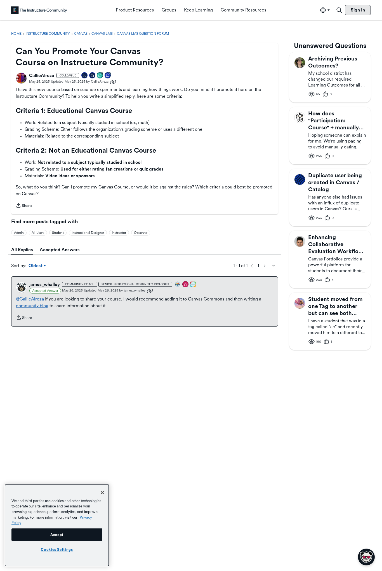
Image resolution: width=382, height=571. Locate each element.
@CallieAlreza (30, 299)
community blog (32, 305)
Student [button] (58, 233)
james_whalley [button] (44, 284)
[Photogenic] (84, 75)
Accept (56, 534)
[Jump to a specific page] (273, 265)
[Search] (339, 10)
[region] (56, 525)
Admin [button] (19, 233)
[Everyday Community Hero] (185, 284)
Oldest (36, 266)
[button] (21, 78)
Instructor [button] (119, 233)
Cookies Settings (57, 549)
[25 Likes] (108, 75)
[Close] (102, 492)
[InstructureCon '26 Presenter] (193, 284)
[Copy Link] (113, 81)
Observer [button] (140, 233)
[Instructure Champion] (178, 284)
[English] (39, 10)
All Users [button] (38, 233)
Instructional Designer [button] (88, 233)
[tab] (22, 250)
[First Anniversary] (92, 75)
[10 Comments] (100, 75)
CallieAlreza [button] (41, 75)
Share (24, 206)
